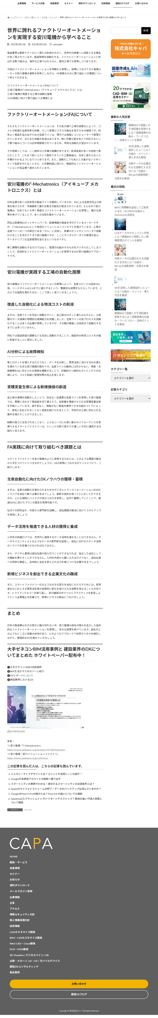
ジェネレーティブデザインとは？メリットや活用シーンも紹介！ (46, 774)
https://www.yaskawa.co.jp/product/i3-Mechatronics (36, 750)
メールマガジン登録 (21, 891)
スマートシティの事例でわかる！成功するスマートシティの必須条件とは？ (53, 784)
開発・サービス (18, 862)
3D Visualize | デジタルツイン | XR (29, 955)
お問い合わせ (79, 984)
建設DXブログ (79, 994)
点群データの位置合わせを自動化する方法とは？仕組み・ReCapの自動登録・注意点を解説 (132, 171)
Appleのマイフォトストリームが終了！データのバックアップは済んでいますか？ (56, 789)
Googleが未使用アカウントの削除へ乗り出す (36, 779)
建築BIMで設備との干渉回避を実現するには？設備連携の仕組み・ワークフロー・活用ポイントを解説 (132, 132)
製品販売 (15, 972)
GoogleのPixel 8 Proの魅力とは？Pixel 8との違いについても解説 (46, 794)
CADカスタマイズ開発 (22, 932)
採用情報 (15, 926)
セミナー (15, 874)
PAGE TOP (151, 984)
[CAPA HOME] (79, 843)
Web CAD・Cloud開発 (22, 943)
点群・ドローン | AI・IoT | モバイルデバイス (35, 961)
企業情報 (15, 897)
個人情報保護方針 (20, 920)
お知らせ (15, 879)
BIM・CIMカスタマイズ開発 (26, 938)
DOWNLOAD (17, 731)
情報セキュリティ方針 (22, 914)
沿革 (12, 903)
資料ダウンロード (20, 885)
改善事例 (15, 868)
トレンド (28, 810)
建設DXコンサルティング (24, 967)
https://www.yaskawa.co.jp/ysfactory (27, 758)
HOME (13, 856)
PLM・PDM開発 (19, 949)
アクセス (15, 909)
